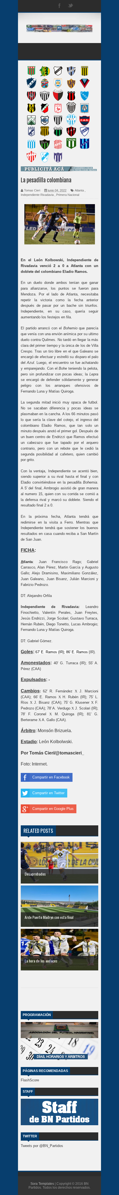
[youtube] (92, 6)
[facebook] (59, 6)
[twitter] (70, 6)
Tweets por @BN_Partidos (42, 1146)
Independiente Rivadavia (37, 194)
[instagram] (81, 6)
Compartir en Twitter (48, 793)
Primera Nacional (67, 194)
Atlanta (79, 190)
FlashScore (30, 1080)
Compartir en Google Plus (53, 809)
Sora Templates (42, 1184)
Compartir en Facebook (51, 777)
